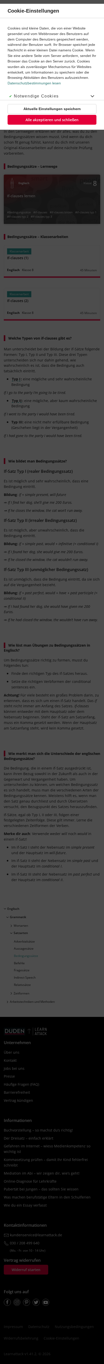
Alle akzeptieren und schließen (52, 119)
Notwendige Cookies (36, 96)
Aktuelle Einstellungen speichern (52, 109)
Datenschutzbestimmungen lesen (34, 83)
